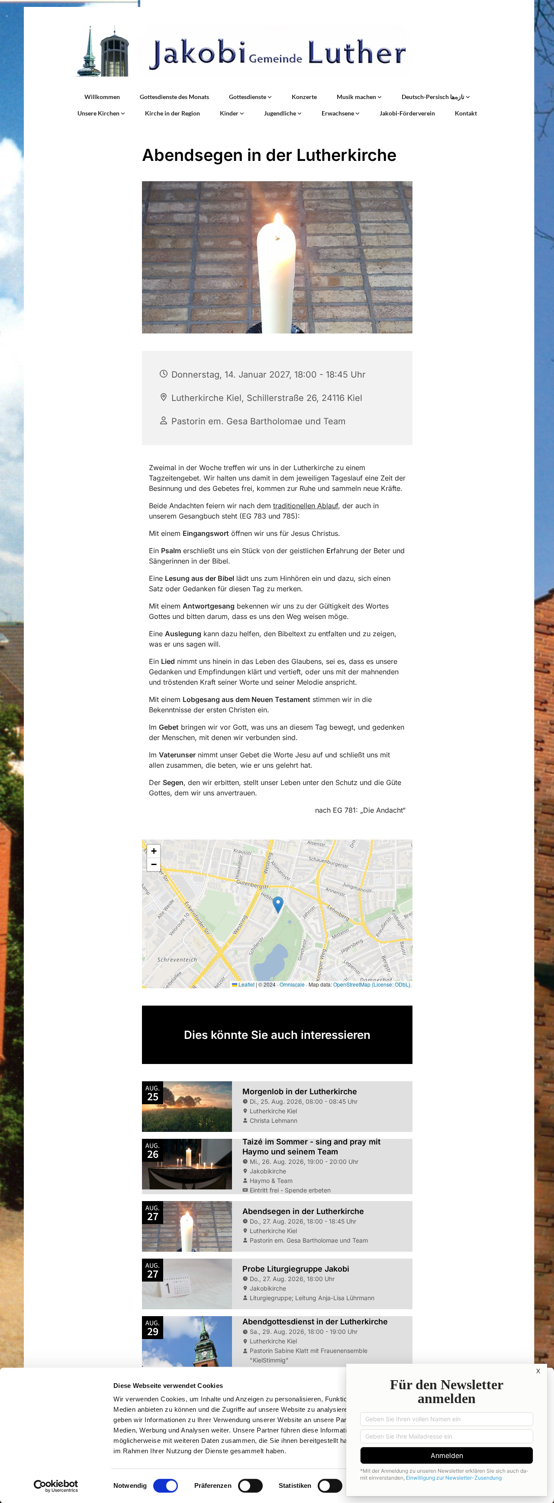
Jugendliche (280, 113)
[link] (250, 97)
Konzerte (304, 96)
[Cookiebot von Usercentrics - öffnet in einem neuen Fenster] (56, 1486)
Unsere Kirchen (99, 113)
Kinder (230, 113)
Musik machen (357, 96)
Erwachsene (338, 113)
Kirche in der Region (172, 113)
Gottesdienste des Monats (174, 96)
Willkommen (102, 96)
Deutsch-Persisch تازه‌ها (434, 96)
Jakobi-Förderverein (407, 113)
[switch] (250, 1486)
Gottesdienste (248, 96)
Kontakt (466, 113)
